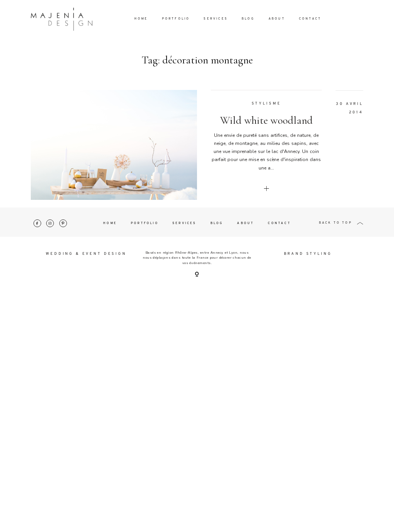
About (277, 18)
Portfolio (176, 18)
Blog (248, 18)
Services (216, 18)
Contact (310, 18)
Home (141, 18)
